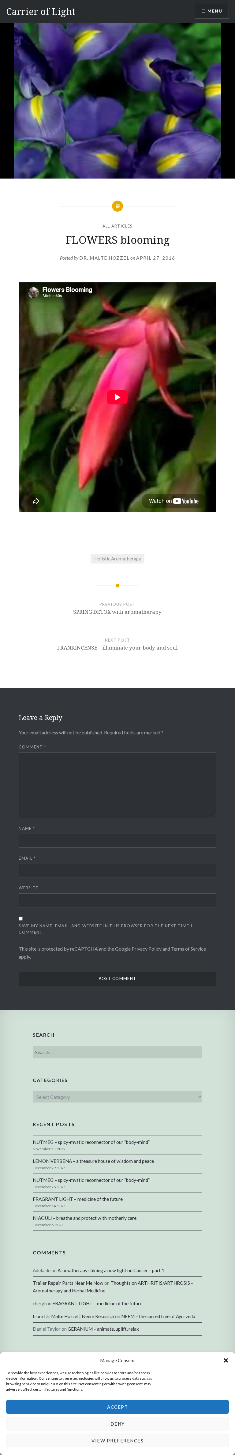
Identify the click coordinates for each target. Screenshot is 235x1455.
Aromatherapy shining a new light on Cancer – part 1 (111, 1270)
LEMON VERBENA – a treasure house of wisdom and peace (93, 1161)
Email (27, 858)
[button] (226, 1360)
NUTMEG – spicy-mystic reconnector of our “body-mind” (91, 1142)
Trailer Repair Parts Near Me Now (68, 1283)
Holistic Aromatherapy (117, 558)
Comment (32, 746)
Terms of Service (188, 949)
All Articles (118, 226)
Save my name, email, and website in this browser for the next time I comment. (105, 929)
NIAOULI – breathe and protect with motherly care (84, 1218)
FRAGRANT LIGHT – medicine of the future (78, 1199)
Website (28, 887)
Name (27, 828)
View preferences (117, 1440)
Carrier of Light (40, 11)
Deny (117, 1424)
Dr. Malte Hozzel (104, 258)
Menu (214, 10)
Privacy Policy (147, 949)
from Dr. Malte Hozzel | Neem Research (73, 1316)
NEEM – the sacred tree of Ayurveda (158, 1316)
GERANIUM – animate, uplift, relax (103, 1329)
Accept (117, 1407)
